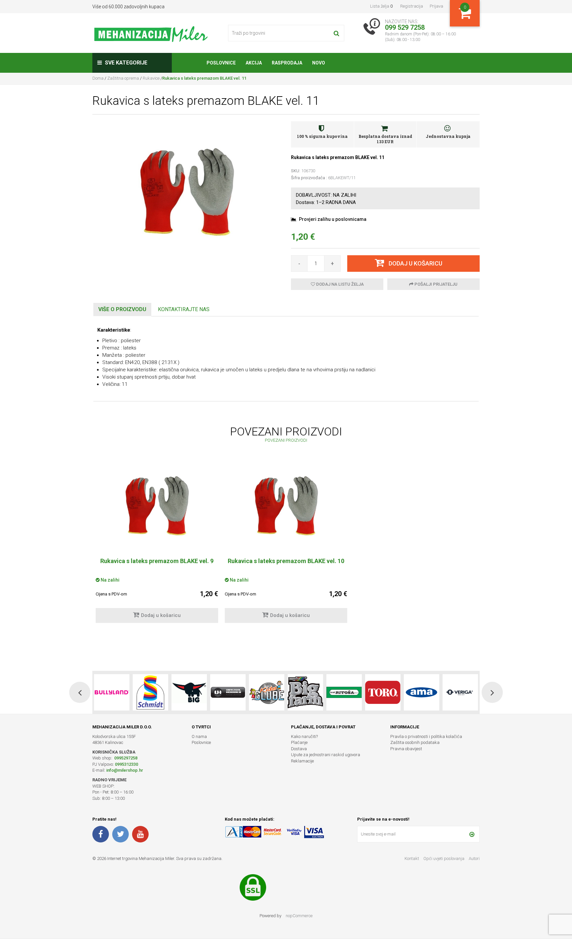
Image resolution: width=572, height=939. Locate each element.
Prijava (436, 6)
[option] (156, 546)
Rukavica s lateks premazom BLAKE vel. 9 (157, 560)
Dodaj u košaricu (161, 615)
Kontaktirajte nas (184, 309)
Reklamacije (302, 760)
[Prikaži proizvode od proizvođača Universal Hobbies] (189, 692)
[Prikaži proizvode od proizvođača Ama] (383, 692)
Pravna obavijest (406, 748)
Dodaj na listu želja (339, 284)
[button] (79, 692)
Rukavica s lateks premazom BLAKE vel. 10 (286, 560)
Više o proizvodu (122, 309)
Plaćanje (299, 742)
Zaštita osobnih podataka (415, 742)
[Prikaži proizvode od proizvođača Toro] (344, 692)
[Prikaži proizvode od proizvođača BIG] (150, 692)
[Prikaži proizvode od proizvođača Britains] (266, 692)
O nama (199, 736)
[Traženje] (336, 33)
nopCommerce (299, 915)
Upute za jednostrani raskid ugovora (325, 754)
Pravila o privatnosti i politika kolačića (426, 736)
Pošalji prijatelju (435, 284)
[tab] (122, 309)
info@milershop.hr (124, 770)
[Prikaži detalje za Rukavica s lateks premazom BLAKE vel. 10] (286, 507)
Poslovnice (201, 742)
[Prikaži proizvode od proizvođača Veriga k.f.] (421, 692)
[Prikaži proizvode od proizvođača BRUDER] (460, 692)
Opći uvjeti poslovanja (444, 858)
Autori (474, 858)
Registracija (411, 6)
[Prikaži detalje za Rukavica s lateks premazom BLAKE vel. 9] (157, 507)
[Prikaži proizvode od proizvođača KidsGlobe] (228, 692)
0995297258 (125, 757)
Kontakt (412, 858)
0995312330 (126, 764)
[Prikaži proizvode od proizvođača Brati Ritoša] (305, 692)
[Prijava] (471, 834)
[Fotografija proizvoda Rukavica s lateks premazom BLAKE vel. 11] (186, 193)
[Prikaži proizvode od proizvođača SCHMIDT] (111, 692)
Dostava (299, 748)
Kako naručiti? (304, 736)
